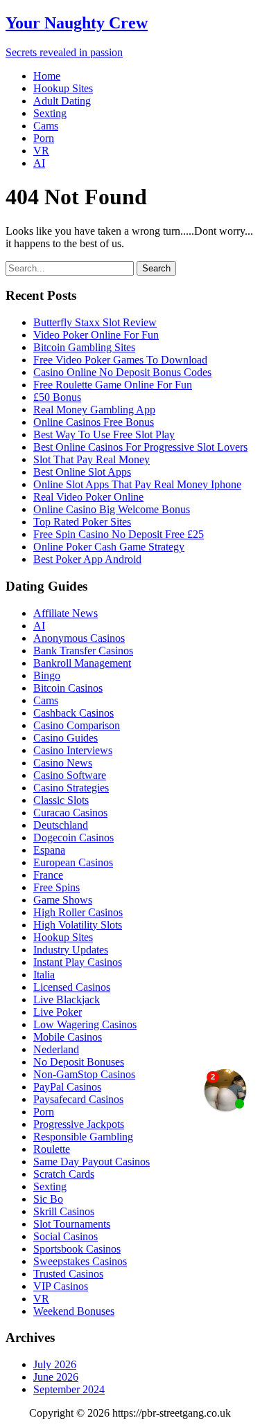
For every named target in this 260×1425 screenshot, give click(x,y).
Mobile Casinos (67, 1037)
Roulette (51, 1149)
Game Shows (62, 900)
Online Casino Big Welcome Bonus (111, 509)
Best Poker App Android (87, 559)
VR (41, 150)
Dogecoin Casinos (73, 837)
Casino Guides (65, 738)
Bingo (46, 675)
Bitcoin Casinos (68, 688)
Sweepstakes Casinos (80, 1261)
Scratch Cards (63, 1174)
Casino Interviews (72, 750)
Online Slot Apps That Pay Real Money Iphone (137, 484)
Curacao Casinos (70, 812)
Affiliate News (65, 613)
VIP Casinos (60, 1286)
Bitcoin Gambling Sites (84, 347)
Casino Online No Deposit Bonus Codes (122, 372)
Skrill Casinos (63, 1211)
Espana (49, 850)
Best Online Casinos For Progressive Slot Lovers (140, 447)
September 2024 (69, 1389)
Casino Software (69, 775)
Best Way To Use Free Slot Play (104, 434)
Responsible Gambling (83, 1136)
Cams (45, 126)
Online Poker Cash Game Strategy (108, 547)
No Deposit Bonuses (78, 1062)
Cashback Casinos (73, 713)
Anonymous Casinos (79, 638)
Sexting (50, 113)
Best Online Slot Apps (82, 472)
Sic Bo (48, 1199)
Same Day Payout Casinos (91, 1161)
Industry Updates (70, 950)
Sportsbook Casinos (77, 1249)
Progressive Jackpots (78, 1124)
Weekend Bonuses (73, 1311)
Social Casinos (65, 1236)
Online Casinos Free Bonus (93, 422)
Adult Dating (62, 101)
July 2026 (54, 1364)
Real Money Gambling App (94, 409)
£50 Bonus (57, 397)
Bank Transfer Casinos (83, 650)
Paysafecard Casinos (78, 1099)
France (48, 875)
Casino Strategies (71, 788)
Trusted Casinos (68, 1274)
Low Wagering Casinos (85, 1024)
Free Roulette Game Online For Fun (112, 385)
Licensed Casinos (71, 987)
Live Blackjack (66, 999)
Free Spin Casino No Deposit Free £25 (118, 534)
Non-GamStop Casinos (84, 1074)
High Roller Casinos (78, 912)
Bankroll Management (82, 663)
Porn (43, 138)
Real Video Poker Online (88, 497)
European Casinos (73, 862)
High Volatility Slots (77, 925)
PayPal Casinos (67, 1087)
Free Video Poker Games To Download (120, 360)
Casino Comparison (76, 725)
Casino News (62, 763)
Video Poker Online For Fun (96, 335)
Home (46, 76)
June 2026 (55, 1377)
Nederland (56, 1049)
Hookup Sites (63, 88)
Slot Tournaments (71, 1224)
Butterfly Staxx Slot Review (95, 322)
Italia (44, 974)
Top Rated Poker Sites (82, 522)
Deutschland (60, 825)
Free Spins (56, 887)
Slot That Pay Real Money (91, 459)
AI (39, 163)
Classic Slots (61, 800)
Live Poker (57, 1012)
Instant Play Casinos (77, 962)
